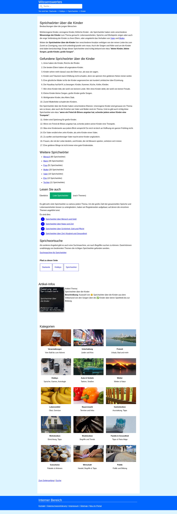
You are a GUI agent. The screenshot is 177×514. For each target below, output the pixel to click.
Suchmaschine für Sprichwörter (53, 253)
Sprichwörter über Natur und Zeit (60, 224)
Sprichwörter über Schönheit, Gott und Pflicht (65, 229)
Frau (45, 165)
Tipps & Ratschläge (120, 437)
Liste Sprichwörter (60, 196)
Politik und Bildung (120, 466)
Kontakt (42, 506)
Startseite (53, 11)
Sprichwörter (73, 11)
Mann (45, 161)
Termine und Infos (87, 408)
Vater (113, 38)
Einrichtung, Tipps (55, 437)
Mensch (46, 157)
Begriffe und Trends (87, 437)
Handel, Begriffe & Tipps (87, 466)
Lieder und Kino (87, 351)
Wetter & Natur (120, 379)
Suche (58, 481)
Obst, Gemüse (55, 408)
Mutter (121, 38)
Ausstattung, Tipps (120, 408)
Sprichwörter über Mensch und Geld (61, 219)
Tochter (46, 182)
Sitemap (84, 506)
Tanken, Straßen (87, 379)
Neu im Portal (95, 506)
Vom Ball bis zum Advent (55, 351)
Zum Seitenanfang (46, 481)
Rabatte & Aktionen (54, 466)
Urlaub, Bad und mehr (119, 351)
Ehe (45, 178)
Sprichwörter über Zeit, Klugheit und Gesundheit (66, 234)
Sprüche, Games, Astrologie (55, 379)
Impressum (74, 506)
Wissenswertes (50, 2)
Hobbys (62, 11)
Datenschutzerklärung (57, 506)
